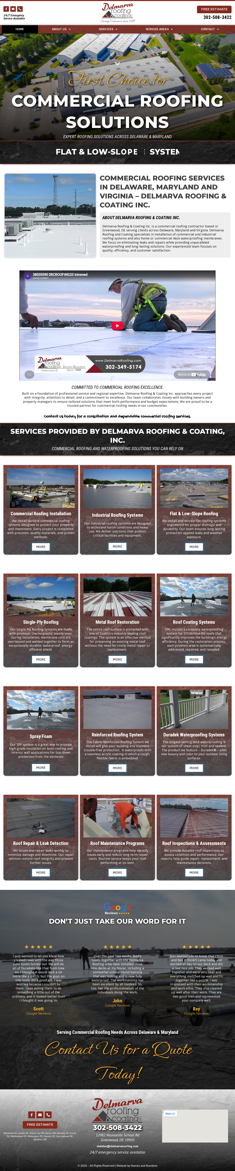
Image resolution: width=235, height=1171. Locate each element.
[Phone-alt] (20, 9)
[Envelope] (13, 9)
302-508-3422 (218, 17)
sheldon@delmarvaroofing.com (117, 1146)
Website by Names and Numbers (136, 1165)
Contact (208, 29)
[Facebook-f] (6, 9)
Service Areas (157, 29)
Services (106, 29)
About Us (59, 29)
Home (20, 29)
